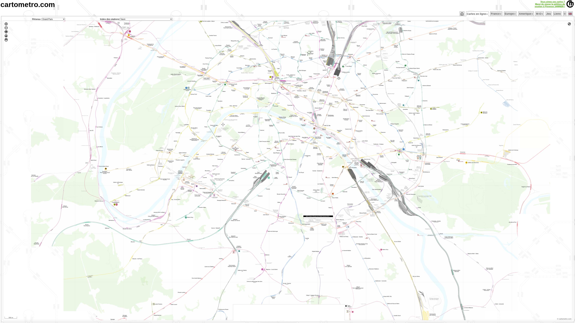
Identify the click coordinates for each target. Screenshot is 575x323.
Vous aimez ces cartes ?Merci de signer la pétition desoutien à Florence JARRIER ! (550, 4)
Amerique (526, 13)
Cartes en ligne (477, 13)
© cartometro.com (564, 319)
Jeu (548, 13)
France (496, 13)
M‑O (539, 13)
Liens (557, 13)
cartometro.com (27, 5)
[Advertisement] (288, 312)
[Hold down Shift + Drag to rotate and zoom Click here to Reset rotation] (6, 36)
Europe (510, 13)
